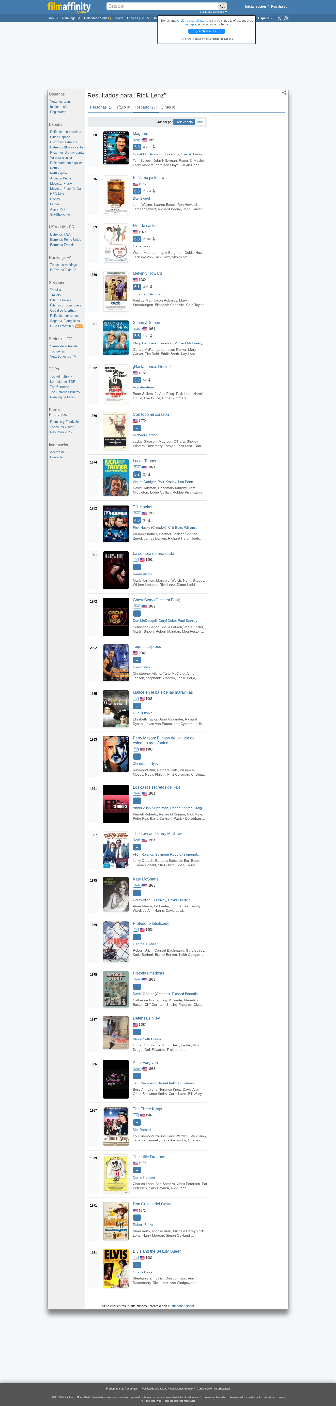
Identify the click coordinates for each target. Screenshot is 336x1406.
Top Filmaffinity (61, 376)
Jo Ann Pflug (164, 394)
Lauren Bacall (164, 205)
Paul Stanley (187, 621)
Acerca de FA (60, 452)
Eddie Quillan (160, 492)
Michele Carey (184, 1231)
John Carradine (195, 209)
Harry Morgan (153, 1235)
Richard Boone (169, 209)
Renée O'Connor (172, 814)
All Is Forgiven (145, 1062)
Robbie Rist (182, 492)
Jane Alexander (171, 719)
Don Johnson (176, 1278)
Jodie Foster (193, 627)
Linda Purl (141, 1045)
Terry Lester (181, 1045)
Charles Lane (143, 1184)
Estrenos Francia (62, 245)
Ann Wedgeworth (183, 1283)
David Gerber (143, 994)
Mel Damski (142, 1130)
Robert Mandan (168, 631)
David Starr (141, 667)
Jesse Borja (186, 678)
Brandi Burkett (166, 955)
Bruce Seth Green (147, 1039)
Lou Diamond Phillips (149, 1136)
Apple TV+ (57, 209)
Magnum (140, 133)
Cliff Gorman (154, 1005)
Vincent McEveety (188, 343)
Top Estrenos (59, 387)
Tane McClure (174, 673)
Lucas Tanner (144, 461)
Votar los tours (60, 101)
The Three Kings (147, 1109)
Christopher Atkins (147, 673)
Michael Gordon (145, 435)
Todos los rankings (63, 265)
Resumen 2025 (61, 432)
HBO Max (57, 194)
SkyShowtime (60, 214)
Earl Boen (191, 861)
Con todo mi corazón (151, 414)
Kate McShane (146, 879)
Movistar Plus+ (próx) (65, 189)
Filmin (54, 204)
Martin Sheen (143, 631)
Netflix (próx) (59, 173)
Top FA (53, 18)
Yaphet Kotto (160, 1045)
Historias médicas (148, 973)
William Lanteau (145, 585)
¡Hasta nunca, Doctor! (152, 367)
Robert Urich (143, 950)
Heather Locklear (172, 534)
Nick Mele (194, 814)
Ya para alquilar (61, 158)
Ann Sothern (165, 1184)
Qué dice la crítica (63, 310)
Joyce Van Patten (158, 724)
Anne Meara (142, 906)
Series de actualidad (64, 346)
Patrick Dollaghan (187, 818)
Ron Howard (187, 205)
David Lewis (175, 910)
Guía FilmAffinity (66, 326)
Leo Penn (185, 482)
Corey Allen (142, 900)
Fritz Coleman (178, 774)
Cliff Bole (175, 527)
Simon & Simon (146, 322)
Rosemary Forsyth (161, 446)
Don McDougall (145, 621)
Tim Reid (152, 354)
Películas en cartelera (65, 132)
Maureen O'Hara (172, 441)
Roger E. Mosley (191, 160)
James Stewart (144, 209)
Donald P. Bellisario (148, 154)
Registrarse (279, 6)
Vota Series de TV (63, 356)
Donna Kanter (181, 808)
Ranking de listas (62, 397)
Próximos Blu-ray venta (67, 152)
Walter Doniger (144, 482)
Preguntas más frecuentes (122, 1388)
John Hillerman (165, 160)
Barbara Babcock (168, 861)
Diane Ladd (186, 585)
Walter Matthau (144, 253)
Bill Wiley (195, 1094)
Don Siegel (141, 198)
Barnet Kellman (170, 1083)
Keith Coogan (189, 955)
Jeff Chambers (144, 1083)
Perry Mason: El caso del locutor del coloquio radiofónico (164, 740)
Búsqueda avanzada (212, 11)
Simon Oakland (178, 1235)
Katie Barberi (143, 955)
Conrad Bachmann (169, 950)
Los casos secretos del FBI (156, 787)
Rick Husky (141, 527)
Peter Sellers (143, 394)
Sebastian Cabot (146, 627)
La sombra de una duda (153, 553)
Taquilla (55, 290)
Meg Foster (191, 631)
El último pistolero (148, 178)
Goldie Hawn (194, 253)
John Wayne (142, 205)
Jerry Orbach (143, 861)
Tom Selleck (142, 160)
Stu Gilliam (166, 865)
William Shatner (145, 534)
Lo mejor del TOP (62, 381)
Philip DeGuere (144, 343)
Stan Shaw (198, 1136)
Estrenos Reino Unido (65, 239)
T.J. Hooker (143, 507)
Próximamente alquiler (66, 163)
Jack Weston (143, 257)
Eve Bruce (152, 398)
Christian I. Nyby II (147, 764)
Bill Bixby (159, 900)
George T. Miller (145, 944)
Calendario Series (96, 18)
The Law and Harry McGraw (157, 833)
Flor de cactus (145, 226)
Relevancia (184, 122)
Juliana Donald (144, 865)
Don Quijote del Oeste (152, 1204)
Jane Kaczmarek (146, 1140)
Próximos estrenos (63, 142)
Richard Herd (178, 538)
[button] (284, 93)
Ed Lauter (161, 906)
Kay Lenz (188, 354)
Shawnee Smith (154, 1094)
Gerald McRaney (146, 350)
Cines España (60, 137)
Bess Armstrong (145, 1089)
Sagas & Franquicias (65, 321)
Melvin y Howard (147, 273)
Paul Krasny (167, 482)
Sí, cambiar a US (204, 31)
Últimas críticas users (65, 305)
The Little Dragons (149, 1157)
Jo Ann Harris (153, 910)
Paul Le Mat (142, 300)
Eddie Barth (170, 354)
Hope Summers (174, 398)
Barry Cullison (161, 818)
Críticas (132, 18)
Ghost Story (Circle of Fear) (156, 600)
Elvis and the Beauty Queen (157, 1251)
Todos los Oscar (62, 427)
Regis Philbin (155, 774)
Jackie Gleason (145, 441)
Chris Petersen (188, 1184)
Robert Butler (143, 1225)
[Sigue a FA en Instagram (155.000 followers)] (286, 18)
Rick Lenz (162, 257)
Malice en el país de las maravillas (163, 692)
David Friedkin (179, 900)
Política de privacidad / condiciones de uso (167, 1388)
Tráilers (118, 18)
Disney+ (56, 199)
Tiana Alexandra (173, 1140)
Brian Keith (141, 1231)
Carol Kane (177, 1094)
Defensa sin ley (146, 1018)
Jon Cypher (183, 724)
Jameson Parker (173, 350)
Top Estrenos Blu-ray (65, 392)
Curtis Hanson (144, 1177)
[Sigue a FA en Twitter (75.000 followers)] (279, 18)
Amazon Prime (60, 178)
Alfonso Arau (161, 1231)
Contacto (56, 457)
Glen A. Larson (192, 154)
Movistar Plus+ (61, 183)
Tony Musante (171, 1000)
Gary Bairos (195, 950)
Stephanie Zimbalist (148, 1278)
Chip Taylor (194, 305)
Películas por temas (64, 316)
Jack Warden (178, 1136)
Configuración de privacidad (213, 1388)
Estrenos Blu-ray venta (66, 147)
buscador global (182, 1306)
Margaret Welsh (168, 580)
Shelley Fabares (179, 1005)
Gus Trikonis (142, 713)
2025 (145, 18)
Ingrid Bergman (170, 253)
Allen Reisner (143, 854)
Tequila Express (147, 646)
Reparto (145, 107)
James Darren (155, 538)
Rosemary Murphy (172, 488)
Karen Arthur (143, 574)
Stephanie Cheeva (160, 678)
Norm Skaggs (193, 580)
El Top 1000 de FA (63, 270)
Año (200, 122)
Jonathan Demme (147, 294)
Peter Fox (140, 818)
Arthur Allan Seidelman (150, 808)
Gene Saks (141, 246)
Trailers (55, 295)
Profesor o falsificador (152, 923)
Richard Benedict (185, 994)
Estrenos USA (60, 234)
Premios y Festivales (65, 422)
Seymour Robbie (168, 854)
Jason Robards (165, 300)
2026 (156, 18)
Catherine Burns (145, 1000)
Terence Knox (170, 1089)
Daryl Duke (167, 621)
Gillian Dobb (190, 165)
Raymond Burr (144, 770)
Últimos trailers (61, 300)
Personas (101, 107)
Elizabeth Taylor (145, 719)
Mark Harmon (143, 580)
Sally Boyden (159, 1188)
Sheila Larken (171, 627)
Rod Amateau (143, 387)
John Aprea (180, 906)
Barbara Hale (167, 770)
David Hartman (144, 488)
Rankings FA (71, 18)
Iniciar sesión (59, 107)
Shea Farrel (186, 865)
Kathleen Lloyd (167, 165)
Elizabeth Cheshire (169, 305)
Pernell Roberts (145, 814)
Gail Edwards (154, 1050)
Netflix (54, 168)
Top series (57, 351)
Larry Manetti (143, 165)
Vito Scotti (179, 257)
